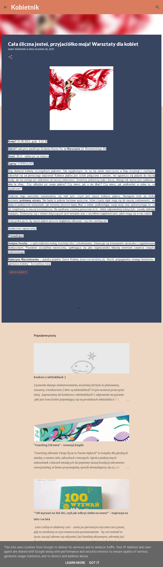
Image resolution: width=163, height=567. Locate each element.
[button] (10, 57)
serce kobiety (18, 272)
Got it (94, 563)
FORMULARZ (26, 163)
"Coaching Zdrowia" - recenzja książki (59, 445)
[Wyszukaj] (44, 7)
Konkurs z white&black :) (50, 377)
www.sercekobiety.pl (92, 259)
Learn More (75, 563)
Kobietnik (25, 7)
